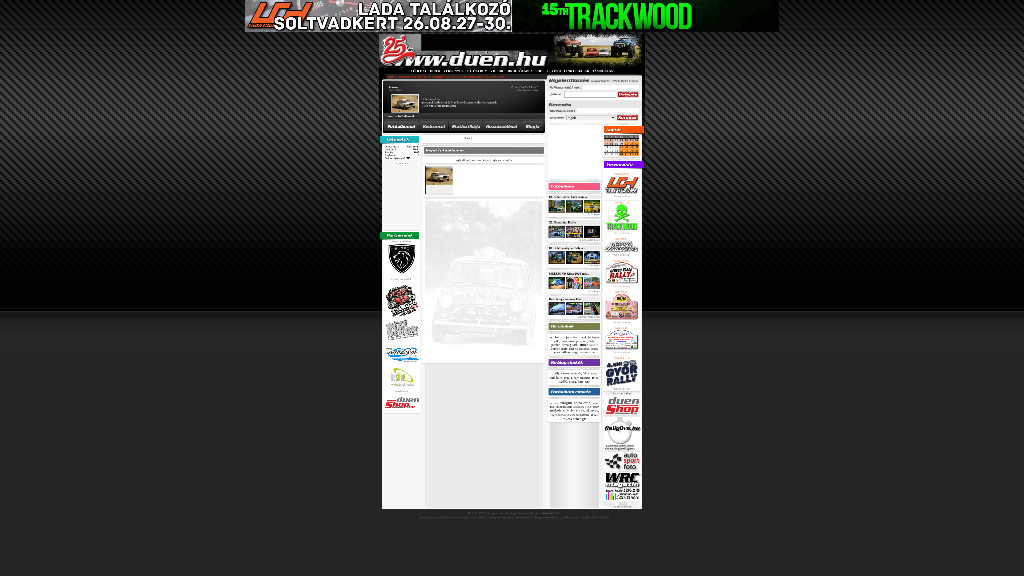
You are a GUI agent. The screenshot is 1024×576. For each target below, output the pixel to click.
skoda (587, 352)
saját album (463, 160)
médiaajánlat (546, 513)
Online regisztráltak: (395, 158)
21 (626, 143)
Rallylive (438, 76)
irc (561, 377)
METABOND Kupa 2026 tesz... (569, 273)
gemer (596, 407)
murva (556, 352)
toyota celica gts (574, 419)
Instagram (404, 76)
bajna (578, 403)
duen (564, 341)
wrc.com (461, 76)
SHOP (540, 71)
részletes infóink (621, 196)
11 (611, 140)
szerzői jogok (512, 513)
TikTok (427, 76)
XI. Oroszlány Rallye (562, 222)
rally (556, 373)
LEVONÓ (554, 71)
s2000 (563, 381)
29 (631, 147)
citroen (565, 373)
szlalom (571, 415)
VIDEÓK (496, 71)
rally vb (579, 410)
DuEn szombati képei (588, 240)
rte (580, 352)
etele (588, 406)
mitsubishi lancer (588, 348)
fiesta (593, 373)
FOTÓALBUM (477, 71)
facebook (392, 76)
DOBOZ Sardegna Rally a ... (567, 248)
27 (621, 147)
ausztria (554, 403)
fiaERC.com (474, 76)
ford (552, 377)
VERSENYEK (453, 71)
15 (631, 140)
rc (593, 377)
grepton (555, 345)
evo (585, 341)
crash (574, 373)
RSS (557, 513)
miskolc (573, 348)
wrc (594, 352)
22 (631, 143)
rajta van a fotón (502, 160)
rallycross (585, 378)
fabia (591, 341)
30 (636, 147)
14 (626, 140)
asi (552, 337)
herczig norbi (570, 345)
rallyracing (569, 352)
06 (636, 150)
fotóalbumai (406, 116)
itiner (584, 345)
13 (621, 140)
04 (626, 150)
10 (606, 140)
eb (579, 373)
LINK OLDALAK (576, 71)
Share (466, 138)
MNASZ (450, 76)
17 (606, 143)
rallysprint (592, 410)
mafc (564, 348)
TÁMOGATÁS (602, 71)
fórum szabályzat (529, 513)
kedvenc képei (481, 160)
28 (626, 147)
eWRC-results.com (493, 76)
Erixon (389, 116)
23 (636, 143)
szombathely (582, 415)
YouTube (416, 76)
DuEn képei (593, 214)
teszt (594, 415)
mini (567, 377)
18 (611, 143)
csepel (595, 403)
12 (631, 154)
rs (597, 377)
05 (631, 150)
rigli (554, 415)
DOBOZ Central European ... (568, 196)
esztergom (575, 341)
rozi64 (561, 415)
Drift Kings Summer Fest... (566, 299)
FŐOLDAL (419, 71)
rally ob (568, 410)
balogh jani (563, 337)
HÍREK (435, 71)
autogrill (566, 403)
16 (636, 140)
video (580, 382)
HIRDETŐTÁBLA (519, 71)
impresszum (497, 513)
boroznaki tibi (582, 337)
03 (621, 150)
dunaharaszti (564, 406)
